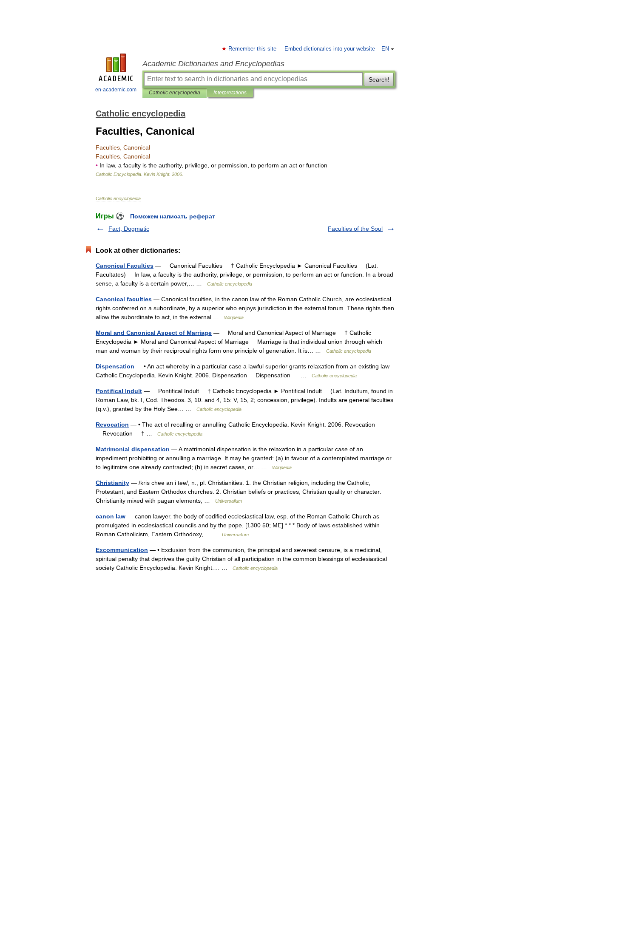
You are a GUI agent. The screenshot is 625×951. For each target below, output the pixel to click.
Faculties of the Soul (355, 228)
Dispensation (115, 366)
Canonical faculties (124, 299)
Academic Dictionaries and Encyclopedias (213, 63)
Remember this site (252, 49)
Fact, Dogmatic (128, 228)
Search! (379, 79)
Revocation (112, 424)
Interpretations (230, 93)
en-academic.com (115, 90)
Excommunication (122, 549)
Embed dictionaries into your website (329, 49)
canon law (110, 516)
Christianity (112, 482)
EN (385, 49)
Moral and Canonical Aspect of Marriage (154, 332)
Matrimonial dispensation (133, 449)
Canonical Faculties (124, 265)
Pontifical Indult (119, 391)
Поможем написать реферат (172, 216)
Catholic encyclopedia (174, 93)
